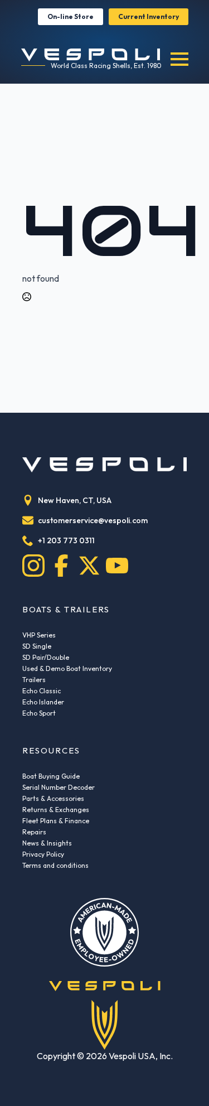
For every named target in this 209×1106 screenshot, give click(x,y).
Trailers (34, 679)
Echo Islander (43, 702)
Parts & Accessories (53, 798)
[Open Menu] (179, 59)
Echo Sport (39, 713)
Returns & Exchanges (55, 809)
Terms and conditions (55, 865)
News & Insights (47, 843)
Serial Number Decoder (58, 787)
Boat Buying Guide (51, 776)
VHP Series (39, 635)
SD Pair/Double (45, 657)
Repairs (34, 832)
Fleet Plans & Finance (55, 821)
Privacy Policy (43, 854)
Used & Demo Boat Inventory (67, 668)
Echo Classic (41, 691)
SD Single (36, 646)
